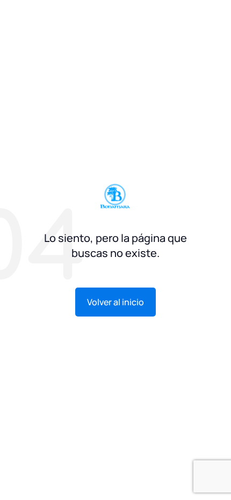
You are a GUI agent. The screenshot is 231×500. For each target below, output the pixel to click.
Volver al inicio (115, 302)
